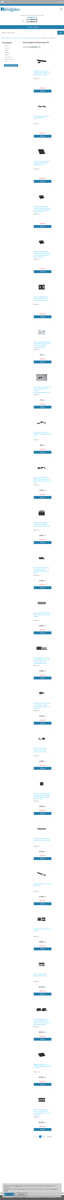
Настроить (21, 1194)
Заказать (42, 91)
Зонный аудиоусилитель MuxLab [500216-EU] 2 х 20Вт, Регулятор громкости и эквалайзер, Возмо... (42, 1021)
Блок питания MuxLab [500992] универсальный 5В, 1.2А (42, 434)
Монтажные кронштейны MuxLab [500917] (41, 117)
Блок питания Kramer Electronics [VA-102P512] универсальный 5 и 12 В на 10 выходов (42, 1112)
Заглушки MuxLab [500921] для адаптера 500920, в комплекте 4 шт (42, 163)
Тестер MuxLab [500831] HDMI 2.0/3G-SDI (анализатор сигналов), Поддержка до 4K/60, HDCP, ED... (42, 209)
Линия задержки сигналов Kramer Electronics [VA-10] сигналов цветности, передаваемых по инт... (42, 660)
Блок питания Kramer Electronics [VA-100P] (40, 975)
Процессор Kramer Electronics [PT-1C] (42, 929)
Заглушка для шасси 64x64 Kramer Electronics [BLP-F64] (42, 839)
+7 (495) (31, 22)
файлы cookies (19, 1186)
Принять (9, 1194)
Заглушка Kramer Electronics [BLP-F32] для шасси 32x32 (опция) (42, 614)
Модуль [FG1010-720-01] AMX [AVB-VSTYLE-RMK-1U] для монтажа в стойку (42, 72)
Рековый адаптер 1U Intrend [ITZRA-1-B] (42, 884)
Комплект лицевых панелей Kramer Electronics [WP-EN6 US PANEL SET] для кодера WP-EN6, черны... (42, 796)
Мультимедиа (16, 38)
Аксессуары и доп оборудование (30, 38)
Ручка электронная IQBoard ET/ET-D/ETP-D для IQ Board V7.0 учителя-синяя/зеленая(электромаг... (42, 344)
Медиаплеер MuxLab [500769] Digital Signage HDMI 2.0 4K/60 (42, 1066)
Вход (62, 2)
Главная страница (5, 38)
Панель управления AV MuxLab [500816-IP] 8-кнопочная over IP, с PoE (41, 298)
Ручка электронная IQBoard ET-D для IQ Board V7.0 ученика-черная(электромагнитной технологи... (42, 389)
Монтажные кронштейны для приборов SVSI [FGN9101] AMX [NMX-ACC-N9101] (42, 570)
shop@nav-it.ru (32, 17)
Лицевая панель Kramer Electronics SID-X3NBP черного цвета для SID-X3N (42, 524)
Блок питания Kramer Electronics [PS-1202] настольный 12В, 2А (40, 750)
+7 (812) (31, 19)
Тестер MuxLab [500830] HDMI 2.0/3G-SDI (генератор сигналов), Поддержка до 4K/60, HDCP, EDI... (42, 254)
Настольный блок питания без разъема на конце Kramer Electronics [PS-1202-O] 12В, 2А (42, 705)
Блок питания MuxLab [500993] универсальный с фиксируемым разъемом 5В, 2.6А (42, 480)
